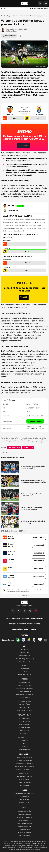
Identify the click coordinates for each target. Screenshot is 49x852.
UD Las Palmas (14, 447)
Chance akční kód (24, 833)
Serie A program (24, 779)
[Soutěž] (40, 3)
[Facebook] (13, 610)
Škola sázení (24, 797)
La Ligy (34, 222)
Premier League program (24, 770)
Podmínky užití (37, 619)
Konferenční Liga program (24, 767)
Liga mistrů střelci (24, 682)
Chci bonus (23, 145)
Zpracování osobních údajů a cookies (24, 624)
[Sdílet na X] (7, 452)
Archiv (34, 629)
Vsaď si (23, 297)
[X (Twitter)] (18, 610)
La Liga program (24, 773)
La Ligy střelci (25, 698)
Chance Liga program (24, 761)
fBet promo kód (24, 836)
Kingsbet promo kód (25, 814)
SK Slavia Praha (24, 721)
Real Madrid (24, 731)
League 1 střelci (24, 707)
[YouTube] (36, 610)
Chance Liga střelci (24, 692)
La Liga (24, 665)
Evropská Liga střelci (24, 685)
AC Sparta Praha (24, 718)
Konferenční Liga (25, 656)
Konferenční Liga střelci (24, 689)
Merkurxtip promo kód (24, 817)
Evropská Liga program (24, 764)
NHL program (24, 785)
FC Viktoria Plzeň (25, 725)
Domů (3, 16)
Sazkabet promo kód (24, 823)
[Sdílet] (20, 36)
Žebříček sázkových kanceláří (24, 793)
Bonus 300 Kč (39, 545)
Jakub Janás (11, 31)
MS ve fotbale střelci (24, 710)
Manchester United (24, 737)
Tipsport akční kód (24, 829)
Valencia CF (28, 447)
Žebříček (25, 619)
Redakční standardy (20, 629)
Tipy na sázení (12, 16)
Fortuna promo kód (24, 826)
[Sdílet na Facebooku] (3, 452)
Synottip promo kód (24, 820)
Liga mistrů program (24, 757)
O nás (8, 619)
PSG (24, 743)
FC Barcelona (24, 734)
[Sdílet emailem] (10, 452)
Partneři (24, 635)
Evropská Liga (24, 653)
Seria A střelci (24, 704)
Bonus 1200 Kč (38, 537)
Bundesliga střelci (24, 701)
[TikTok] (24, 610)
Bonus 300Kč (39, 584)
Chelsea (24, 746)
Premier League (24, 662)
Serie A (24, 671)
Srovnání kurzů (24, 803)
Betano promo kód (24, 811)
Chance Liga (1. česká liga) (24, 659)
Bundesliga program (24, 776)
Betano (34, 428)
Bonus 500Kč (39, 553)
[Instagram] (30, 610)
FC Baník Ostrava (24, 728)
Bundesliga (24, 668)
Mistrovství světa (24, 674)
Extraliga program (24, 782)
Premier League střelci (24, 695)
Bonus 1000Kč (38, 576)
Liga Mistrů (24, 649)
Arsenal (24, 740)
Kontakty (16, 619)
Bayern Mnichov (24, 749)
